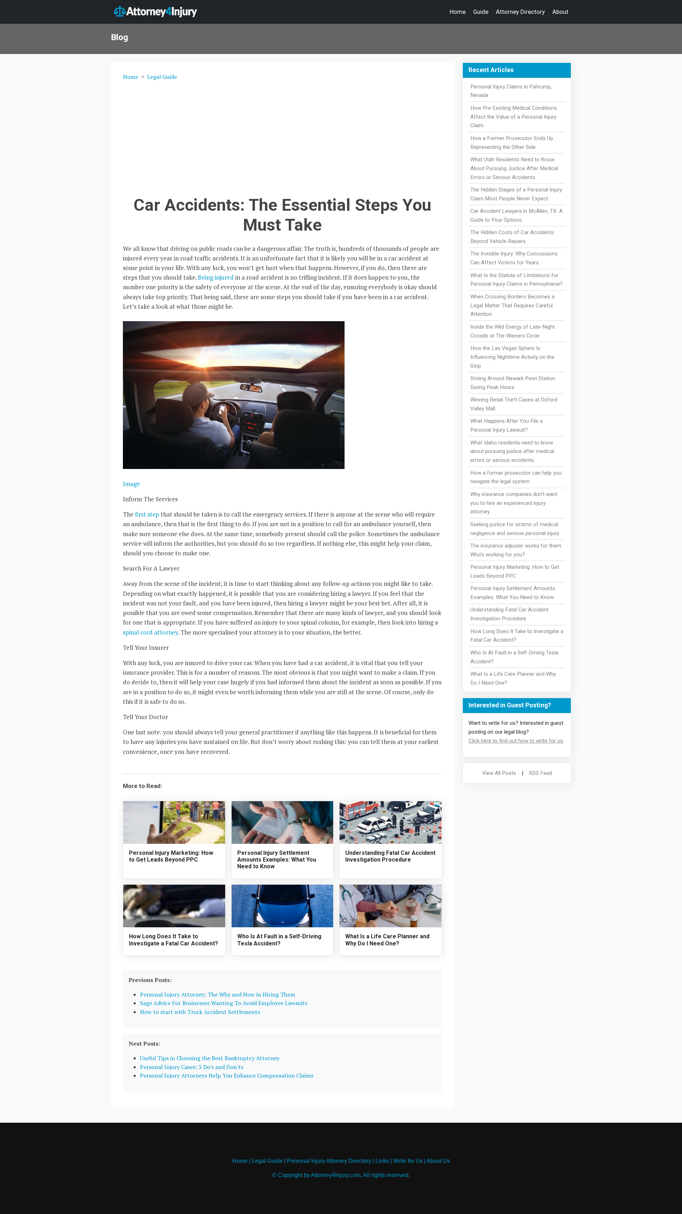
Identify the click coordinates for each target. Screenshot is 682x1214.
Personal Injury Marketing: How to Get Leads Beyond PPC (171, 856)
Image (131, 484)
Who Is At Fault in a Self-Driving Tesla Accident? (279, 939)
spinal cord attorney (150, 632)
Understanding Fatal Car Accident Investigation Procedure (390, 856)
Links (382, 1161)
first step (147, 514)
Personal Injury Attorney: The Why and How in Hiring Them (217, 994)
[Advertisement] (282, 137)
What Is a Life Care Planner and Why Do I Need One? (387, 939)
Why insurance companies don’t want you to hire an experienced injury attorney (513, 503)
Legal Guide (162, 77)
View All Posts (499, 773)
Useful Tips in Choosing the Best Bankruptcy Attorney (210, 1058)
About (560, 11)
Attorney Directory (520, 11)
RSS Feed (540, 773)
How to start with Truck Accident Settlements (200, 1012)
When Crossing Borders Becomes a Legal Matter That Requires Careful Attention (512, 305)
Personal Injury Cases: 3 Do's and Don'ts (191, 1067)
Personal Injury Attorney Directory (329, 1161)
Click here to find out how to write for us (516, 741)
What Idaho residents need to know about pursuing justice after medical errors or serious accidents (512, 451)
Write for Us (408, 1161)
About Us (438, 1161)
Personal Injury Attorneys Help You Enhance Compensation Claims (226, 1075)
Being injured (216, 277)
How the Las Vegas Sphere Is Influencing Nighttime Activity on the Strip (512, 357)
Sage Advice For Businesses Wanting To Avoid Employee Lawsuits (223, 1003)
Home (458, 11)
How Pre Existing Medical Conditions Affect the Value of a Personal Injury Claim (513, 117)
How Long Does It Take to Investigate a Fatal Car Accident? (173, 939)
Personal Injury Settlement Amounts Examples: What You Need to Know (276, 859)
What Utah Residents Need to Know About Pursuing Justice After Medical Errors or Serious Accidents (514, 168)
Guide (480, 11)
